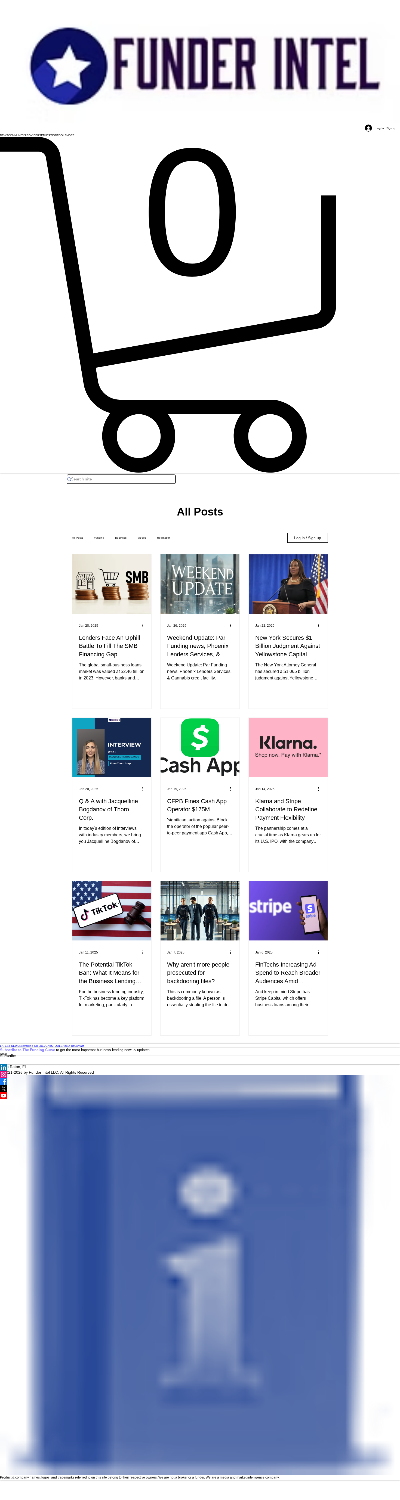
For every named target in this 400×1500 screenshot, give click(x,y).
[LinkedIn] (200, 1067)
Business (121, 537)
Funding (99, 537)
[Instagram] (200, 1074)
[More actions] (144, 625)
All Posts (77, 537)
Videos (141, 537)
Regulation (164, 537)
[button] (4, 135)
